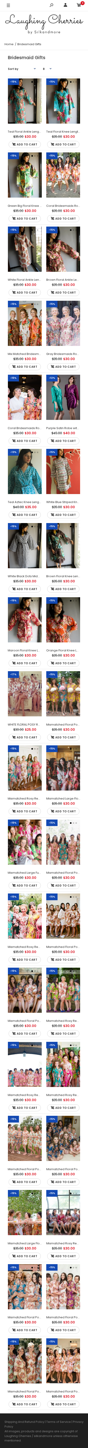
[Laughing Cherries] (44, 24)
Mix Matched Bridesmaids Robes (31, 354)
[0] (79, 6)
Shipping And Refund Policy (24, 1422)
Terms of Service (59, 1422)
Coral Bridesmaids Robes (65, 206)
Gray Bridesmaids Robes (64, 354)
